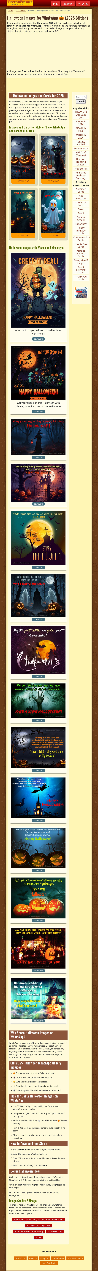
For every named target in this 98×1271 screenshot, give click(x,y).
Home (10, 10)
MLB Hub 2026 (81, 136)
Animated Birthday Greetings (81, 175)
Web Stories (80, 168)
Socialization (58, 1258)
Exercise (33, 1258)
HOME (38, 1237)
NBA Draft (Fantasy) (81, 154)
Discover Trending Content (81, 161)
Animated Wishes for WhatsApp (29, 1231)
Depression (20, 1258)
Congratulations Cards (81, 239)
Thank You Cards (81, 278)
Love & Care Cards (80, 245)
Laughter (44, 1258)
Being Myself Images (81, 262)
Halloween (68, 3)
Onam (81, 209)
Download (23, 181)
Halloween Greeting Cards (38, 1225)
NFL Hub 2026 (81, 123)
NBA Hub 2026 (81, 130)
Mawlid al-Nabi (80, 204)
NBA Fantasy (81, 148)
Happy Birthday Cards (81, 230)
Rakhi (81, 213)
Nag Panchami (81, 197)
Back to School (81, 219)
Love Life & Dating (49, 1263)
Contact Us (83, 3)
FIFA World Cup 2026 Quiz (81, 114)
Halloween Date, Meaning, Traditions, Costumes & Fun (38, 1219)
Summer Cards (81, 190)
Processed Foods (75, 1258)
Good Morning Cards (81, 269)
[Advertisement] (49, 51)
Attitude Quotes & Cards (81, 253)
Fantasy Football (80, 143)
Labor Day (81, 224)
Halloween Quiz (55, 1231)
